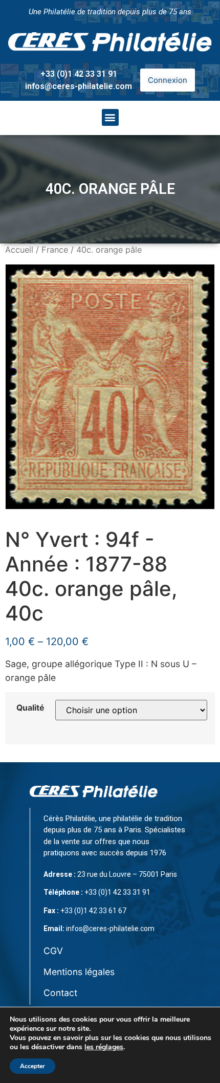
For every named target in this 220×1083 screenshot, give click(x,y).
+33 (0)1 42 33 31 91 (78, 74)
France (54, 250)
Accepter (32, 1066)
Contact (60, 992)
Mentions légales (79, 971)
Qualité (30, 708)
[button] (110, 117)
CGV (53, 950)
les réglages (103, 1047)
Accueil (19, 250)
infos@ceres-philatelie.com (78, 86)
